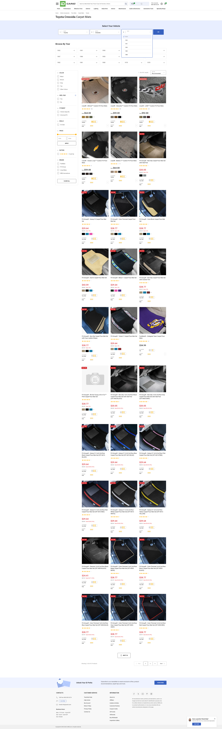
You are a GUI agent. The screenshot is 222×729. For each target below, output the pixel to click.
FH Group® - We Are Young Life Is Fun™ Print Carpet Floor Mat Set (94, 395)
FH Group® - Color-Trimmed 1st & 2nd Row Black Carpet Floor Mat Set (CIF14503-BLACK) (152, 568)
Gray (61, 83)
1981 (81, 62)
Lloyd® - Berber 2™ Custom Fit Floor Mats (124, 161)
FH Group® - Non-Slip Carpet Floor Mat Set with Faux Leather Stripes (95, 337)
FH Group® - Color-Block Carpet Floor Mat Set (152, 220)
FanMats (62, 163)
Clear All (67, 181)
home (57, 13)
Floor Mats (73, 13)
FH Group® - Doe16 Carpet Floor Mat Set (94, 278)
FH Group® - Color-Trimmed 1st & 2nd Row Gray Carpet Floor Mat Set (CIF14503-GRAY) (124, 625)
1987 (58, 56)
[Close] (214, 718)
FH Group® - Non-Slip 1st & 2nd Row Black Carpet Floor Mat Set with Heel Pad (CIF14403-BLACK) (124, 396)
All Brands (112, 714)
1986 (81, 56)
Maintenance (122, 8)
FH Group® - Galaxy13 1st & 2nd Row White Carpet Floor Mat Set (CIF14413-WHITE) (122, 512)
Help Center (87, 700)
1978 (148, 62)
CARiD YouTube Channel (142, 694)
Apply (67, 143)
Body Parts (105, 8)
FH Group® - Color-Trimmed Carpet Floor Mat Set (123, 220)
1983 (148, 56)
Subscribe (160, 682)
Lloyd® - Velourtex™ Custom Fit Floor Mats (124, 106)
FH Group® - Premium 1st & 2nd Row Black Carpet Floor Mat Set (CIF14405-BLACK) (95, 567)
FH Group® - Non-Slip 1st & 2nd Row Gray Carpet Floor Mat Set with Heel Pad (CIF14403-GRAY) (152, 396)
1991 (81, 50)
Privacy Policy (87, 709)
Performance (67, 8)
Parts (58, 8)
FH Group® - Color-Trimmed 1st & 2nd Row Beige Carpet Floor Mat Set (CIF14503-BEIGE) (124, 568)
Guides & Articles (114, 703)
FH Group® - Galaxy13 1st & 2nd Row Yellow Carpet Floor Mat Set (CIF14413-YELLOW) (151, 512)
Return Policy (87, 706)
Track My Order (88, 697)
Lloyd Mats (63, 170)
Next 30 (125, 655)
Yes (61, 99)
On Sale (62, 125)
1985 (103, 56)
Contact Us (87, 711)
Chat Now (196, 724)
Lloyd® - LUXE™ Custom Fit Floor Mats (151, 106)
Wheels (76, 8)
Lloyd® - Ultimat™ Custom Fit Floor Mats (94, 106)
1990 (103, 50)
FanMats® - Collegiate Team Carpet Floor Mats (152, 337)
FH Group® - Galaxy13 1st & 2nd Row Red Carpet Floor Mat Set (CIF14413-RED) (95, 511)
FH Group (63, 167)
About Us (112, 697)
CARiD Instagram (151, 694)
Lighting (96, 8)
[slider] (57, 134)
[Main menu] (57, 4)
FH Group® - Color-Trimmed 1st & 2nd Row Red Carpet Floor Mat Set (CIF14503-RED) (152, 624)
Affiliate (112, 700)
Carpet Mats (81, 13)
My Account (87, 703)
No (61, 102)
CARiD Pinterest (147, 694)
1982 (58, 62)
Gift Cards (112, 711)
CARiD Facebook (134, 694)
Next (161, 663)
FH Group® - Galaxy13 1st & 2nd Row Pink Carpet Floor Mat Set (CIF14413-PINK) (152, 454)
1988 (148, 50)
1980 (103, 62)
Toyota (87, 13)
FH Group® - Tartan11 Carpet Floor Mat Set (124, 336)
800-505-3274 (155, 4)
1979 (126, 62)
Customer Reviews (115, 706)
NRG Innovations (65, 173)
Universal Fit (63, 115)
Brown (62, 79)
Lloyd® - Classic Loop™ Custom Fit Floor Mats (94, 161)
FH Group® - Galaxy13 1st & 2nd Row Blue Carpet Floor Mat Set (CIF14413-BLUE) (124, 454)
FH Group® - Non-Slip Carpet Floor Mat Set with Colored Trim (152, 278)
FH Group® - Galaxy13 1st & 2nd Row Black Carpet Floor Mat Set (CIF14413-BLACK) (93, 455)
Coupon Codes (114, 709)
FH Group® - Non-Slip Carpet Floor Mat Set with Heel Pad (152, 161)
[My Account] (161, 4)
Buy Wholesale (114, 717)
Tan (61, 86)
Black (61, 76)
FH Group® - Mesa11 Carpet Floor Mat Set (123, 278)
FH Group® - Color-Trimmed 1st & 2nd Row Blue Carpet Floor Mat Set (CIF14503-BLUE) (95, 624)
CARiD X (138, 694)
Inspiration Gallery (114, 720)
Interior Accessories (64, 13)
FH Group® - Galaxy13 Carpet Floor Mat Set (94, 220)
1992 (58, 50)
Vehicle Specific (65, 112)
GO (158, 32)
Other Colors (64, 89)
